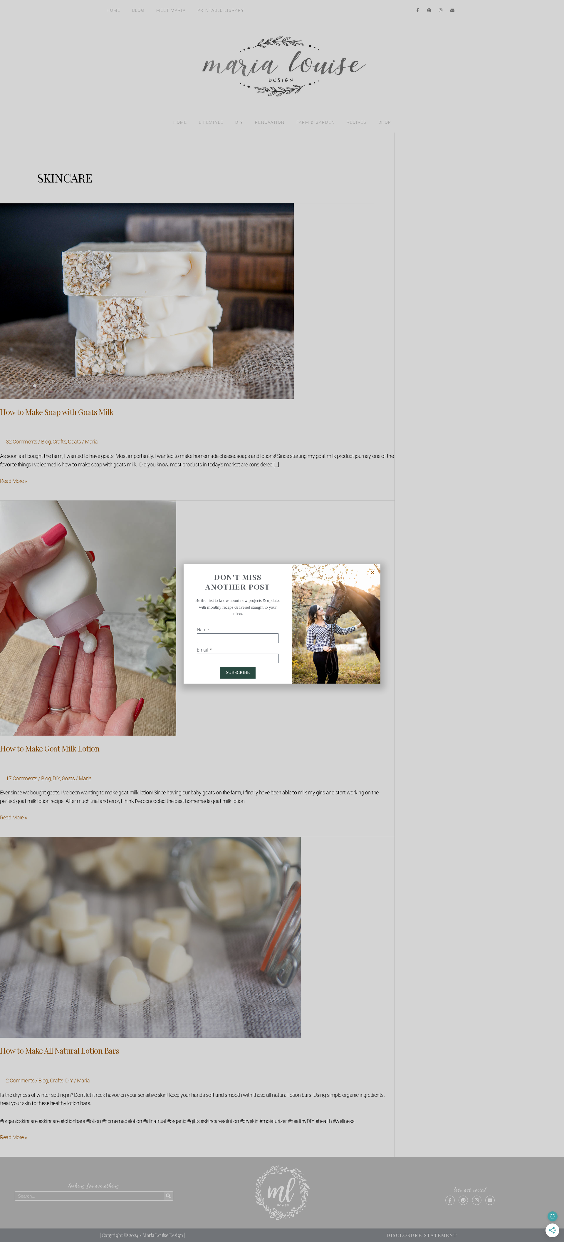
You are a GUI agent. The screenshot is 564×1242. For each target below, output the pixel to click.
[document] (282, 621)
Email (203, 650)
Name (203, 629)
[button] (372, 572)
